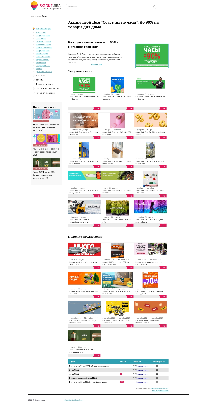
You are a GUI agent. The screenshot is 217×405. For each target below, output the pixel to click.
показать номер (143, 366)
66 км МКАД (74, 374)
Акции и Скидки (43, 28)
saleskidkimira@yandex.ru (73, 400)
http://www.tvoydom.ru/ (160, 388)
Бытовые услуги (42, 53)
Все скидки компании (160, 390)
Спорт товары (41, 38)
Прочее (39, 69)
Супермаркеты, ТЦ (43, 66)
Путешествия (41, 62)
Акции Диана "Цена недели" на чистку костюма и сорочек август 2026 (46, 127)
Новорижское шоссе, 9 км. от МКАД (83, 378)
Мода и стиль (41, 32)
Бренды (39, 79)
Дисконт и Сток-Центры (47, 88)
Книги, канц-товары (43, 56)
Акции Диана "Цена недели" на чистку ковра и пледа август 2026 (46, 152)
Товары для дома (42, 50)
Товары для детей (43, 35)
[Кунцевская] (123, 382)
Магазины (40, 75)
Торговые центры (44, 84)
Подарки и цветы (42, 59)
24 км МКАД (74, 370)
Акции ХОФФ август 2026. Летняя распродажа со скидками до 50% (44, 175)
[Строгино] (121, 374)
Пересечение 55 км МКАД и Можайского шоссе (88, 382)
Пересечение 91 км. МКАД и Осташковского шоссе (89, 366)
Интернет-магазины (45, 93)
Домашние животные (44, 72)
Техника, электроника (44, 47)
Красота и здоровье (43, 41)
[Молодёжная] (121, 382)
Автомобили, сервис (43, 44)
